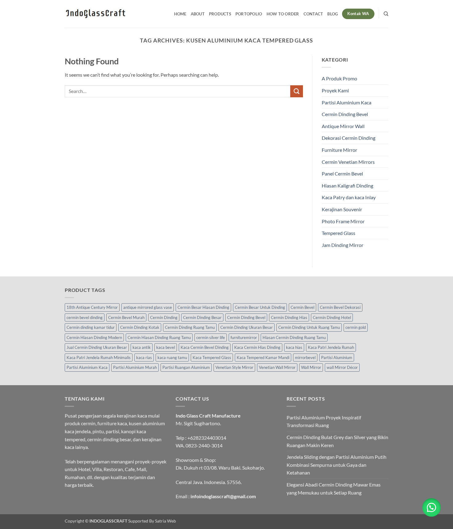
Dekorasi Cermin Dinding (348, 138)
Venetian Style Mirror (234, 367)
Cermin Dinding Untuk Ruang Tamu (309, 327)
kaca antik (142, 347)
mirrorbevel (305, 357)
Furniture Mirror (339, 150)
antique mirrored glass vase (147, 307)
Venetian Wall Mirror (277, 367)
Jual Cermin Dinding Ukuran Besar (97, 347)
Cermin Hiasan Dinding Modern (94, 337)
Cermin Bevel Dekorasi (340, 307)
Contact (313, 13)
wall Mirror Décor (342, 367)
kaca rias (144, 357)
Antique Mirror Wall (343, 126)
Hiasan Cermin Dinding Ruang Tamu (294, 337)
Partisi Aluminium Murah (135, 367)
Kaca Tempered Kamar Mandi (263, 357)
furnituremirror (244, 337)
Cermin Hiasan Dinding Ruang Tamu (159, 337)
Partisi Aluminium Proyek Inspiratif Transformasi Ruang (324, 421)
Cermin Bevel (302, 307)
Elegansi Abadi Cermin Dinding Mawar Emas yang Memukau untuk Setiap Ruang (334, 488)
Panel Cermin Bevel (342, 173)
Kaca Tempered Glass (212, 357)
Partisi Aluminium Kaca (346, 102)
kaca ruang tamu (172, 357)
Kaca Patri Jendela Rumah (331, 347)
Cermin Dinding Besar (202, 317)
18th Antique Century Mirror (92, 307)
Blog (332, 13)
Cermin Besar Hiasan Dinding (203, 307)
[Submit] (296, 91)
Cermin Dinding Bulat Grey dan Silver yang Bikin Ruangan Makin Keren (337, 441)
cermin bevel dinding (85, 317)
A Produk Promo (339, 78)
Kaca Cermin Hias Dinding (257, 347)
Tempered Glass (338, 233)
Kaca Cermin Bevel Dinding (205, 347)
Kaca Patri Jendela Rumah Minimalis (99, 357)
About (198, 13)
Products (220, 13)
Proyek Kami (335, 90)
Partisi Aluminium (336, 357)
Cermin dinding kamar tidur (91, 327)
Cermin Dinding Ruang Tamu (190, 327)
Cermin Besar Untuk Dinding (260, 307)
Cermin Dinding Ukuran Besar (246, 327)
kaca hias (294, 347)
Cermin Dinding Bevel (345, 114)
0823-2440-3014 (204, 445)
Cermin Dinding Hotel (332, 317)
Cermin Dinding (164, 317)
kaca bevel (165, 347)
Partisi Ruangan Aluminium (186, 367)
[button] (431, 507)
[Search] (386, 14)
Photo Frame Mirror (343, 221)
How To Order (283, 13)
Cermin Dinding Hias (289, 317)
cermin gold (355, 327)
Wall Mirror (311, 367)
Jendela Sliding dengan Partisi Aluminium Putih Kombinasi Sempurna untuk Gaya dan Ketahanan (336, 464)
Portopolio (248, 13)
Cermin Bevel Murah (126, 317)
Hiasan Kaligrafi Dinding (347, 185)
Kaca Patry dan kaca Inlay (349, 197)
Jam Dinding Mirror (342, 245)
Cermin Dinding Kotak (139, 327)
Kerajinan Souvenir (342, 209)
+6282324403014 (206, 438)
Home (180, 13)
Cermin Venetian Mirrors (348, 162)
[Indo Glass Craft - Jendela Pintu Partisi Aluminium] (95, 13)
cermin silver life (210, 337)
